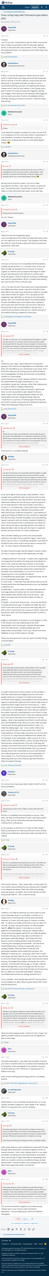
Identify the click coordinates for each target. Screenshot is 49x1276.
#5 (47, 205)
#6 (47, 231)
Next (25, 1219)
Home (41, 1244)
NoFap (5, 1241)
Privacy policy (27, 1244)
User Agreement (37, 1258)
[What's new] (42, 7)
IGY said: (5, 166)
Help (35, 1244)
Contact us (5, 1244)
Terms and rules (16, 1244)
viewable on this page (17, 1260)
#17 (46, 1057)
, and (17, 317)
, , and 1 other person (19, 989)
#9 (47, 424)
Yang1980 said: (8, 428)
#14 (46, 855)
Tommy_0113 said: (9, 859)
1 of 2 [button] (18, 1219)
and (10, 57)
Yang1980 (6, 22)
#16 (46, 1003)
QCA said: (6, 1126)
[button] (10, 1240)
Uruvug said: (7, 336)
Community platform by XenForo (20, 1248)
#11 (46, 660)
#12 (46, 780)
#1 (47, 36)
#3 (47, 120)
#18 (46, 1098)
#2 (47, 71)
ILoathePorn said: (9, 125)
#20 (46, 1179)
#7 (47, 260)
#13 (46, 801)
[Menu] (3, 7)
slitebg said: (7, 664)
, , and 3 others (15, 105)
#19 (46, 1121)
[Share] (43, 36)
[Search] (46, 7)
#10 (46, 465)
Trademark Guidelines (8, 1255)
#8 (47, 331)
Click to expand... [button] (24, 354)
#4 (47, 162)
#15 (46, 909)
